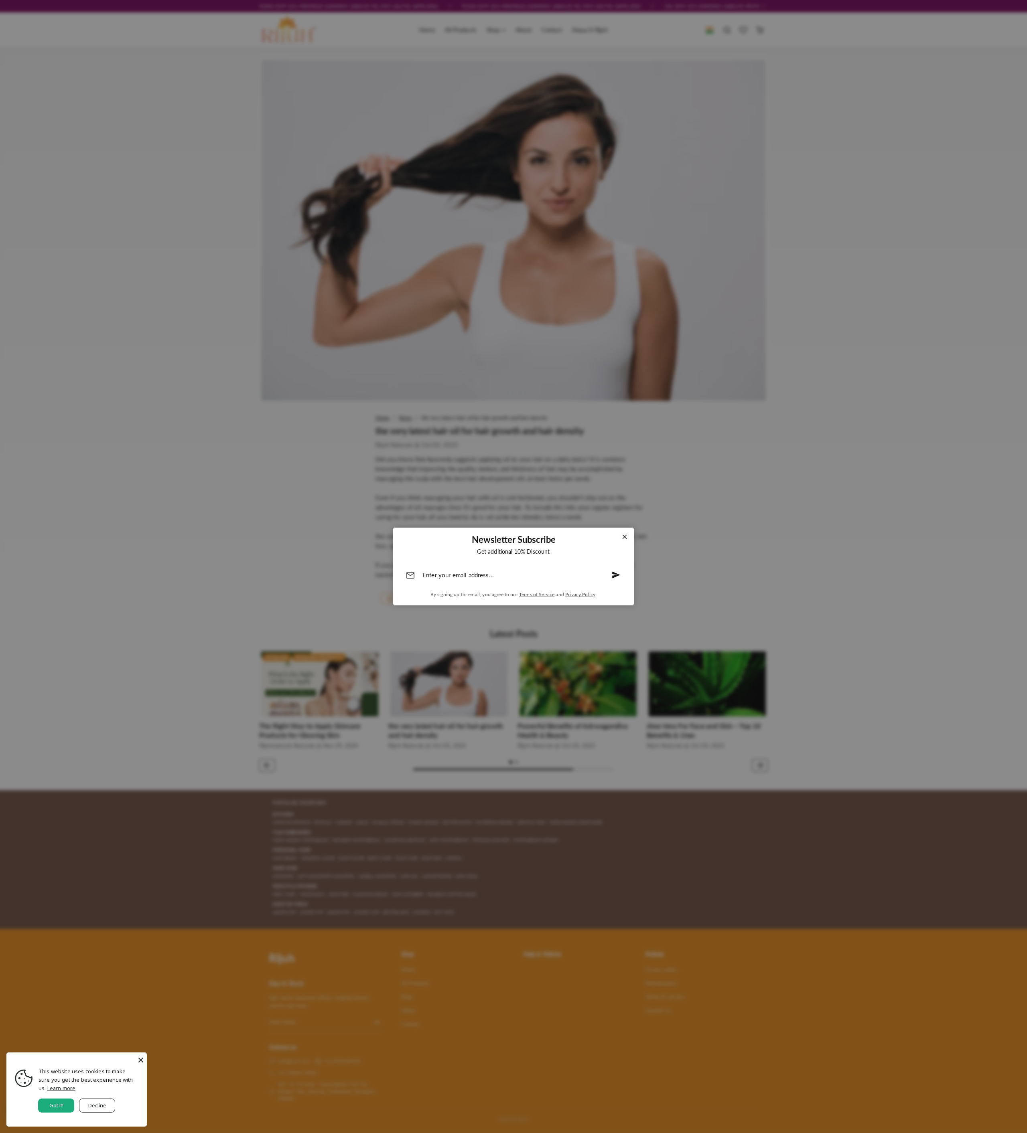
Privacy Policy (580, 594)
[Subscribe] (616, 574)
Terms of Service (536, 594)
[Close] (625, 537)
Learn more (61, 1088)
